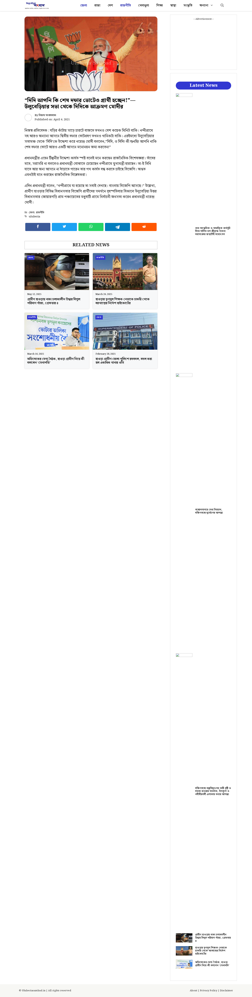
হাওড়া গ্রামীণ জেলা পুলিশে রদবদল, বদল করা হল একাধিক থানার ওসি (124, 360)
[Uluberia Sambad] (37, 5)
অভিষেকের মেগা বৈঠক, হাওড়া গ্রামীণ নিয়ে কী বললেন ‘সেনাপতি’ (55, 360)
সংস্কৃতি (188, 5)
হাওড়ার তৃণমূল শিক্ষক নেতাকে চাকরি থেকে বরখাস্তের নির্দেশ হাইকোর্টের (123, 301)
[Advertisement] (203, 44)
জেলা (83, 5)
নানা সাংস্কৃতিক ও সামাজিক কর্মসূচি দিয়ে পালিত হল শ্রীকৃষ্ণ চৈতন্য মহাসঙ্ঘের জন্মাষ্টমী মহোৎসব (212, 231)
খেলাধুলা (143, 5)
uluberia (34, 216)
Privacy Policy (208, 991)
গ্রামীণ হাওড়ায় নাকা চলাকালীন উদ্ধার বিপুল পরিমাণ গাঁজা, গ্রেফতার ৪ (53, 301)
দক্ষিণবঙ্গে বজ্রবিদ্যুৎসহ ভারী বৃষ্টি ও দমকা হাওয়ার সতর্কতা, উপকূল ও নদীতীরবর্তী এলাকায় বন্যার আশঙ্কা (213, 791)
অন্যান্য (204, 5)
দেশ (110, 5)
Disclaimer (226, 991)
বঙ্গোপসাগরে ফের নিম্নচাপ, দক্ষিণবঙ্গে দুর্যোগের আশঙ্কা (209, 511)
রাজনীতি (125, 5)
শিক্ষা (159, 5)
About (193, 991)
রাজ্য (97, 5)
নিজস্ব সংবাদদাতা (47, 115)
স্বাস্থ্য (173, 5)
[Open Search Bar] (222, 5)
